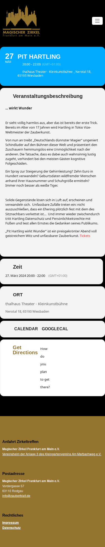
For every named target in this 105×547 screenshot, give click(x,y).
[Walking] (86, 368)
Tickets (85, 235)
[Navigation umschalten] (97, 21)
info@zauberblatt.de (16, 495)
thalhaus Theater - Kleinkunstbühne (36, 303)
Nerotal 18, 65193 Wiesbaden (27, 311)
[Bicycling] (96, 368)
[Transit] (76, 368)
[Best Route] (56, 368)
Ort (18, 294)
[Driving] (66, 368)
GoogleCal (55, 329)
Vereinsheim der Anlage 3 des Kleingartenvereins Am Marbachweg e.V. (51, 454)
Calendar (26, 329)
